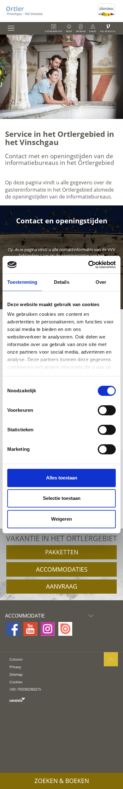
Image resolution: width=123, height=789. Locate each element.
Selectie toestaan (61, 498)
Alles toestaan (61, 477)
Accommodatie (25, 615)
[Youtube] (30, 629)
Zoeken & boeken (61, 781)
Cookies (15, 682)
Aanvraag (61, 586)
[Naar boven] (111, 659)
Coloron (16, 659)
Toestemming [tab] (22, 282)
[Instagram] (48, 629)
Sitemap (16, 674)
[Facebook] (13, 629)
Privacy (15, 666)
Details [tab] (61, 282)
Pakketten (61, 552)
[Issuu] (65, 629)
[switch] (107, 410)
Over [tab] (101, 282)
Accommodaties (61, 569)
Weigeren (61, 519)
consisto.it (17, 699)
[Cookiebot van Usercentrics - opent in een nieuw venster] (88, 264)
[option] (61, 77)
